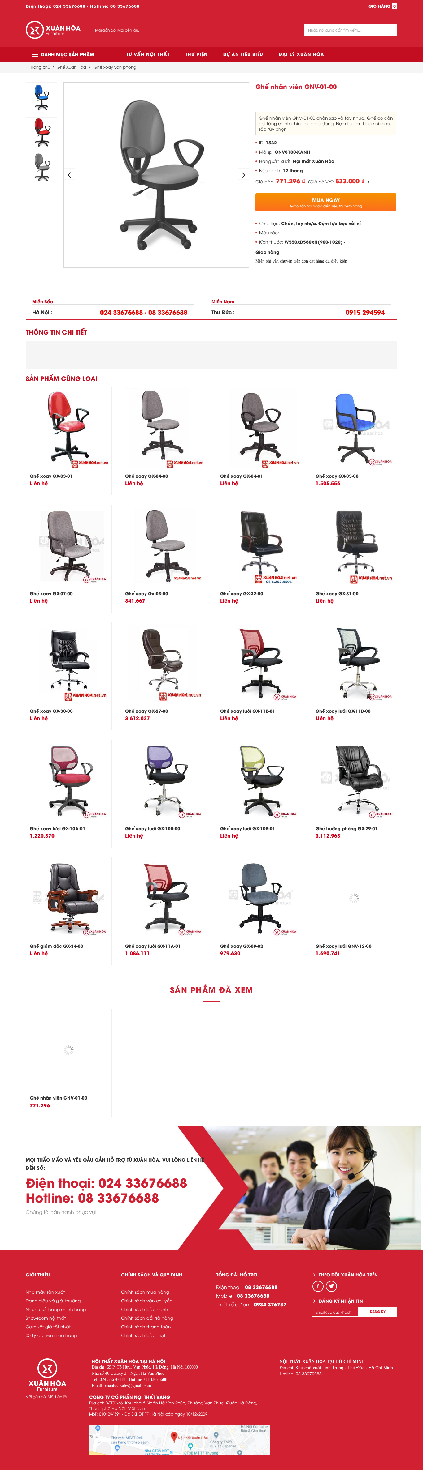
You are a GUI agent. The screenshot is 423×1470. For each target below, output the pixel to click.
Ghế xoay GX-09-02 (241, 945)
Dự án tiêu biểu (243, 54)
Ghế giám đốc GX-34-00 (56, 945)
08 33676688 (125, 6)
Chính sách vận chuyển (146, 1300)
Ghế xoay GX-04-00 (146, 475)
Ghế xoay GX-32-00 (241, 593)
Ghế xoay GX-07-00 (51, 593)
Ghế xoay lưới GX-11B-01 (247, 710)
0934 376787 (270, 1304)
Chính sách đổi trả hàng (147, 1318)
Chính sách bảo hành (144, 1309)
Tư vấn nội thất (148, 54)
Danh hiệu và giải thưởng (53, 1300)
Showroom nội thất (46, 1318)
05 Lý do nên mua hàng (51, 1335)
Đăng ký (378, 1311)
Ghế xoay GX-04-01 (241, 475)
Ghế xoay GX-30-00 (51, 710)
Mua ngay (326, 202)
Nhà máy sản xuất (45, 1292)
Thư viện (196, 54)
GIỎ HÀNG (382, 6)
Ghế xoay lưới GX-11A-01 (153, 945)
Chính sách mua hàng (145, 1292)
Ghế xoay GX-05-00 (337, 475)
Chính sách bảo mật (143, 1335)
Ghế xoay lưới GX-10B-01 (247, 828)
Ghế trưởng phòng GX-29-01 (347, 828)
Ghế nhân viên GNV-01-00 (58, 1097)
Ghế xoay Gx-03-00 (146, 593)
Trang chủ (40, 67)
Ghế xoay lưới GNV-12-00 (344, 945)
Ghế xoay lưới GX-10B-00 (152, 828)
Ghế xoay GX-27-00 (146, 710)
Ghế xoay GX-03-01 (51, 475)
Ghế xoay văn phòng (115, 67)
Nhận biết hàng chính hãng (56, 1309)
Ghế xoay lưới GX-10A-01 (57, 828)
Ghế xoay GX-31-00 (337, 593)
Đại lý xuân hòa (301, 54)
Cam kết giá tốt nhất (48, 1326)
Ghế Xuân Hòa (71, 67)
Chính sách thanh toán (146, 1326)
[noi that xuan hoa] (179, 1440)
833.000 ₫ (349, 180)
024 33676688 (69, 6)
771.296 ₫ (290, 180)
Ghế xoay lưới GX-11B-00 (343, 710)
